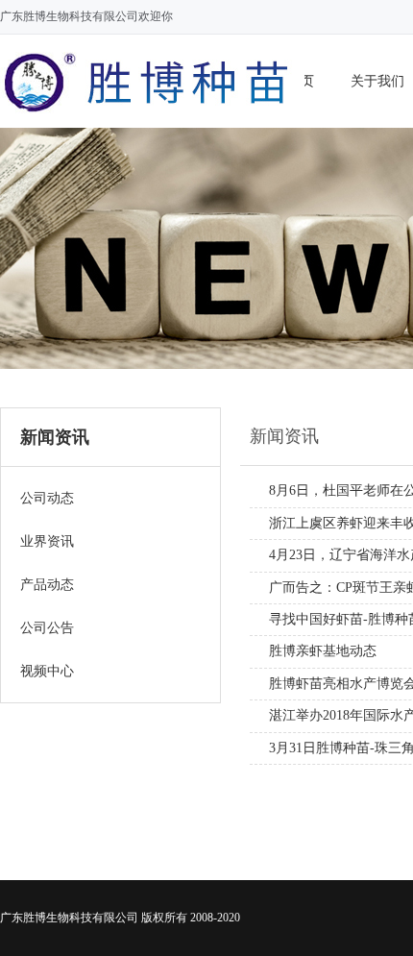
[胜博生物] (152, 117)
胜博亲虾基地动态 (323, 651)
